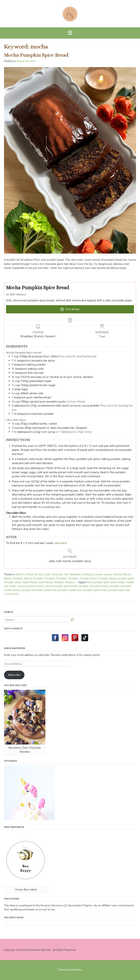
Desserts (57, 574)
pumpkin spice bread (95, 590)
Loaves (98, 574)
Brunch (39, 574)
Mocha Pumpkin (13, 578)
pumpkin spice (125, 578)
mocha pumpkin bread (30, 586)
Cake (48, 574)
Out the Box (75, 969)
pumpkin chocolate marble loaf (38, 590)
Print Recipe (72, 309)
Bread (29, 574)
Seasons (70, 582)
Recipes (58, 582)
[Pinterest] (75, 637)
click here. (61, 543)
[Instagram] (65, 637)
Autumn (20, 574)
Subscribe (14, 674)
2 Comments (11, 594)
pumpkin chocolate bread (93, 586)
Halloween (75, 574)
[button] (70, 33)
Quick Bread (29, 582)
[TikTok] (84, 637)
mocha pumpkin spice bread (61, 586)
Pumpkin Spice (88, 578)
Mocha (118, 574)
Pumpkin (49, 578)
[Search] (72, 620)
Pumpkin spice (12, 582)
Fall (66, 574)
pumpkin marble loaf (69, 590)
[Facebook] (55, 637)
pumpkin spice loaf (119, 590)
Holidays (88, 574)
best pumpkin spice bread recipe (106, 582)
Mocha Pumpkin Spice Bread (36, 55)
